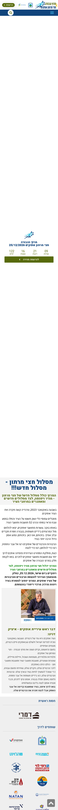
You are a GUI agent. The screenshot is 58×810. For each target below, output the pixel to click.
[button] (52, 13)
